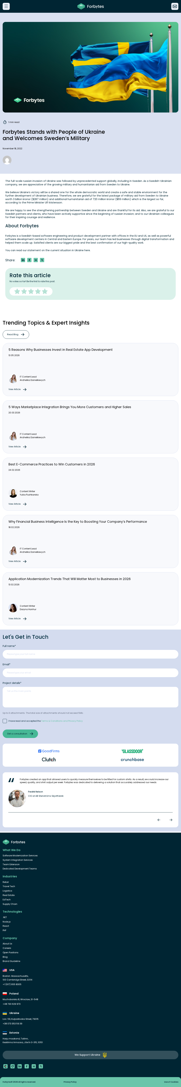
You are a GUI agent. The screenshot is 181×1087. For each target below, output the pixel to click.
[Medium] (34, 1066)
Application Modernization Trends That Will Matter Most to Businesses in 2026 (69, 579)
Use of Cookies (171, 1082)
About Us (7, 943)
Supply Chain (10, 904)
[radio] (17, 291)
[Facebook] (27, 1066)
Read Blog (12, 334)
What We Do (12, 850)
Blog (5, 957)
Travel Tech (9, 886)
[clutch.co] (48, 759)
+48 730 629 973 (12, 1003)
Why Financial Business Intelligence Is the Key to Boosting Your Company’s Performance (77, 521)
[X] (41, 1066)
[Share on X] (42, 260)
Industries (10, 876)
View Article (14, 389)
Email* (6, 664)
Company (10, 938)
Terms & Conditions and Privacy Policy (62, 720)
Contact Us (174, 6)
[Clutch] (5, 1066)
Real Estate (8, 895)
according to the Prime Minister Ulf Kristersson (33, 202)
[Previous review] (159, 820)
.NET (5, 917)
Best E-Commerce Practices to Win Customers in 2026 (51, 464)
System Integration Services (18, 860)
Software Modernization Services (20, 855)
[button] (36, 260)
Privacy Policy (70, 1082)
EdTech (7, 899)
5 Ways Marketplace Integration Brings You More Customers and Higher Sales (69, 407)
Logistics (7, 890)
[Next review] (170, 820)
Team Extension (11, 864)
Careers (7, 948)
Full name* (9, 646)
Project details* (12, 683)
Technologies (12, 912)
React (6, 926)
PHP (4, 930)
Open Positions (10, 952)
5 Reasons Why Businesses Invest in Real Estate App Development (60, 349)
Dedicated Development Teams (20, 868)
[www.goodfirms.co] (48, 751)
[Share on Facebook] (29, 260)
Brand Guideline (11, 961)
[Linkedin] (19, 1066)
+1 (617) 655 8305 (12, 984)
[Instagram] (12, 1066)
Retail (6, 882)
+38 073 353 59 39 (12, 1023)
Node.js (7, 921)
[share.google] (132, 751)
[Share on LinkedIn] (23, 260)
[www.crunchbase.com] (132, 759)
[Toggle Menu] (6, 6)
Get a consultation (17, 733)
